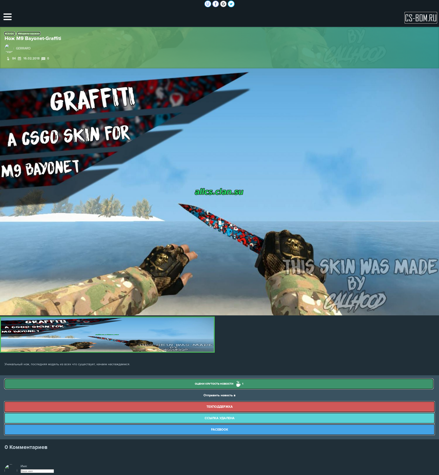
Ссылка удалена (220, 418)
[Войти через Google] (223, 3)
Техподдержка (219, 407)
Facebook (219, 430)
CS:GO (10, 33)
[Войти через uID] (207, 3)
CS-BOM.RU (421, 17)
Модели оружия (29, 33)
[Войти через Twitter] (231, 3)
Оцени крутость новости (219, 384)
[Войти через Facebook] (215, 3)
